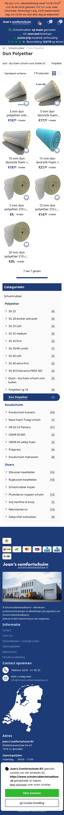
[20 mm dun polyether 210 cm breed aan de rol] (16, 234)
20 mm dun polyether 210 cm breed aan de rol (17, 256)
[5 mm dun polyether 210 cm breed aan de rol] (16, 187)
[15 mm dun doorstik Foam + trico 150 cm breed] (47, 140)
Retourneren (9, 651)
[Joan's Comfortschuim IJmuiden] (22, 708)
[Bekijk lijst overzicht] (60, 73)
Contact (6, 630)
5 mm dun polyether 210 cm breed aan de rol (17, 209)
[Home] (3, 48)
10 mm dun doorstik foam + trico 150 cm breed (17, 164)
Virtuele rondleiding (13, 657)
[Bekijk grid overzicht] (54, 73)
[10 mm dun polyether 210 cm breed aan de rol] (47, 187)
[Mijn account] (39, 22)
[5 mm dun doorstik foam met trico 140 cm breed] (47, 93)
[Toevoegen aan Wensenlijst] (26, 103)
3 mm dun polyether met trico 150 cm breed (16, 117)
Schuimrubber (13, 296)
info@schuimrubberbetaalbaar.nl (29, 680)
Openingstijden (11, 646)
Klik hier (40, 7)
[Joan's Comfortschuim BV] (17, 22)
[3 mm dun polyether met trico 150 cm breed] (16, 93)
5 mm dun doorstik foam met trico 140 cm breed (47, 117)
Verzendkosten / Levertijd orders (20, 641)
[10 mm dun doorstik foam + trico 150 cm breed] (16, 140)
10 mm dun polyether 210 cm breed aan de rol (47, 209)
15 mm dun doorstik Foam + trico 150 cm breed (47, 164)
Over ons (7, 635)
